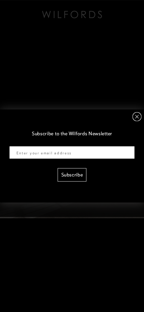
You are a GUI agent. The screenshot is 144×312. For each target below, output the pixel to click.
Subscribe (72, 175)
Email (16, 142)
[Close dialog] (137, 117)
